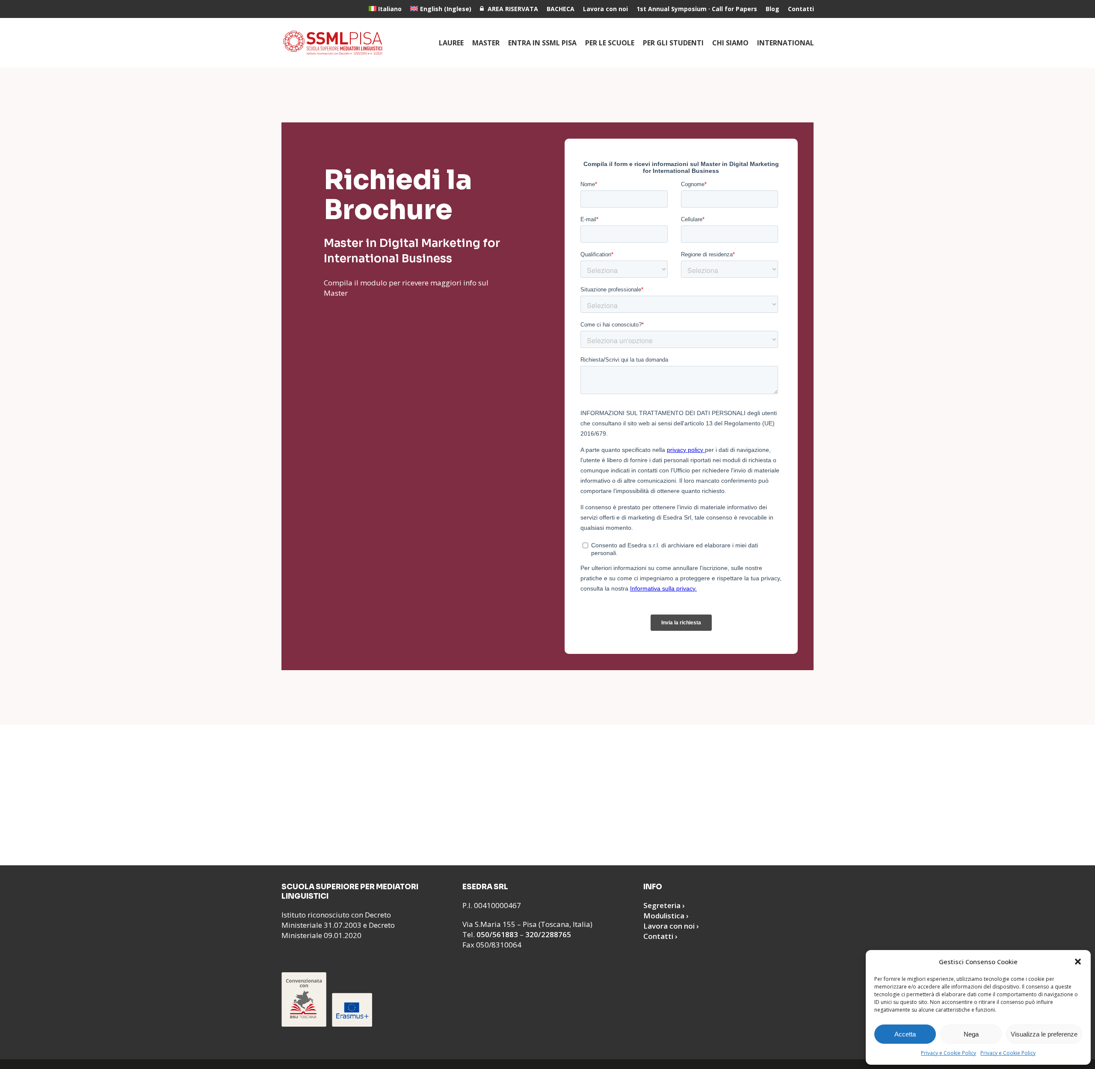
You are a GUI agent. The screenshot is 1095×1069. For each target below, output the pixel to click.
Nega (971, 1034)
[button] (1078, 961)
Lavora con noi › (671, 926)
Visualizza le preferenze (1044, 1034)
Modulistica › (666, 916)
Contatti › (660, 936)
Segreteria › (664, 905)
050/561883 (497, 934)
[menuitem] (385, 9)
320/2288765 (548, 934)
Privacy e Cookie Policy (948, 1053)
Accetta (905, 1034)
